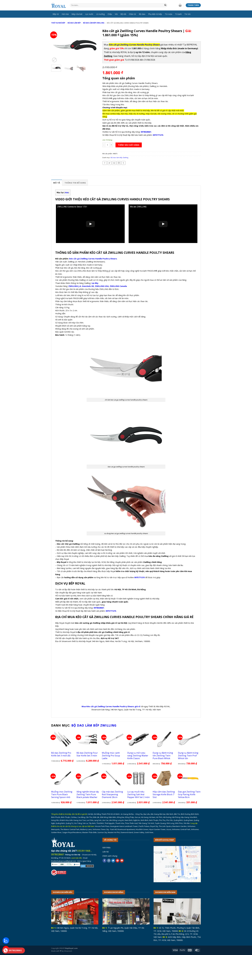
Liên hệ (105, 851)
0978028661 (57, 854)
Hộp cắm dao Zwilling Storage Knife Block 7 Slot (164, 794)
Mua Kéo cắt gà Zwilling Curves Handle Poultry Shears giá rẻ (111, 706)
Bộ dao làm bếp (74, 23)
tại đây (94, 283)
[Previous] (55, 45)
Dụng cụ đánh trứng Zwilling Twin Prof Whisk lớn (188, 755)
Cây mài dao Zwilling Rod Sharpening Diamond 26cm (112, 794)
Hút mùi (65, 14)
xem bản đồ (76, 858)
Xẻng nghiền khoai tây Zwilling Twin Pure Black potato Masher (88, 794)
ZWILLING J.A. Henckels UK (81, 286)
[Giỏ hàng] (180, 5)
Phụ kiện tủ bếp (155, 14)
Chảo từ (132, 14)
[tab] (56, 183)
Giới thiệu (106, 847)
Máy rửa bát (77, 14)
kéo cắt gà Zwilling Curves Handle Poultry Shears (93, 258)
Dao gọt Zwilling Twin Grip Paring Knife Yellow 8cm (189, 794)
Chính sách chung (109, 856)
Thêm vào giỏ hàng (128, 145)
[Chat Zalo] (6, 940)
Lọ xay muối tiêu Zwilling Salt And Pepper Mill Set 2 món (138, 794)
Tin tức (187, 14)
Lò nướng (100, 14)
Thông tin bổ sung (75, 182)
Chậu (110, 14)
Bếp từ (56, 14)
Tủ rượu (168, 14)
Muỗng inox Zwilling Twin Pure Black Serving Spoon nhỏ (61, 794)
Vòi (116, 14)
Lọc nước (89, 14)
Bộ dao (142, 14)
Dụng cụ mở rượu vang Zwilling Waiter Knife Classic (137, 755)
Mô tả (56, 182)
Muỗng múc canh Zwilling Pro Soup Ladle (111, 755)
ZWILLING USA (102, 286)
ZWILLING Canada (118, 286)
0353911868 (83, 850)
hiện (67, 192)
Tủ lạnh (178, 14)
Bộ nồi (123, 14)
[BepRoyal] (58, 5)
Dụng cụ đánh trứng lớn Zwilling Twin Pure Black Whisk (163, 755)
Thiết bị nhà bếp (58, 23)
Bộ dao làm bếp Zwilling (93, 23)
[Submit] (165, 5)
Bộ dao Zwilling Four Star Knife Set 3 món (87, 754)
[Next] (94, 45)
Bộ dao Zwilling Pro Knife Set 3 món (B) (61, 754)
